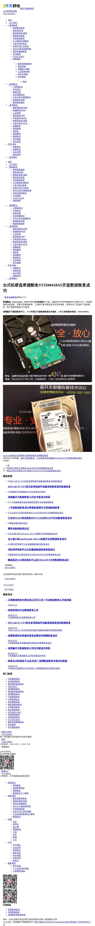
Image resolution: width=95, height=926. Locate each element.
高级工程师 (5, 732)
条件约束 (17, 866)
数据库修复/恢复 (20, 801)
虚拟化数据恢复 (20, 804)
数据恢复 (13, 25)
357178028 (8, 589)
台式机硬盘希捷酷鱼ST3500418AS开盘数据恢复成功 (59, 458)
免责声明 (17, 858)
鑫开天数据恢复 (28, 458)
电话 (2, 739)
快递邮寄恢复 (19, 788)
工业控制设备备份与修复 (24, 814)
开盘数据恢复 (30, 455)
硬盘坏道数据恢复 (16, 722)
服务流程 (17, 853)
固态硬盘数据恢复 (16, 684)
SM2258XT (12, 687)
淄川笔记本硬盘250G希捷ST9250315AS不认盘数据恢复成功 (35, 471)
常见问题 (12, 144)
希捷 (6, 297)
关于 (10, 842)
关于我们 (12, 23)
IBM (15, 822)
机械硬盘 (13, 297)
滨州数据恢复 (14, 697)
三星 (15, 832)
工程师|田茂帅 (19, 871)
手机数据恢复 (19, 809)
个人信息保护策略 (21, 868)
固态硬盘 (12, 725)
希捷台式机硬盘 (17, 455)
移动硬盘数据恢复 (16, 691)
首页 (10, 20)
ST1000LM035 (14, 720)
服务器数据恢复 (15, 705)
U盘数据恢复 (13, 699)
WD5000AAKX (14, 712)
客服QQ (4, 771)
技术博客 (17, 855)
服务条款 (12, 863)
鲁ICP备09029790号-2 (44, 922)
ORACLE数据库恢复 (22, 806)
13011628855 (9, 568)
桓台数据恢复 (14, 710)
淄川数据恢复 (14, 727)
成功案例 (13, 105)
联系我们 (12, 157)
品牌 (10, 819)
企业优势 (17, 848)
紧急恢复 (17, 791)
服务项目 (12, 796)
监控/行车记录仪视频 (22, 811)
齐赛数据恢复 (14, 707)
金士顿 (16, 827)
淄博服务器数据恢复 (17, 915)
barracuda (7, 455)
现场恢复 (17, 785)
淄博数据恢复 (42, 455)
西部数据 (17, 829)
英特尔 (16, 824)
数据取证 (13, 84)
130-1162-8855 (10, 12)
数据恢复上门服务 (21, 793)
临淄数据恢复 (14, 689)
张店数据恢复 (14, 681)
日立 (15, 840)
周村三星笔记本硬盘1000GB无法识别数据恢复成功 (31, 468)
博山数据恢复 (14, 702)
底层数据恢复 (14, 909)
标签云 (16, 861)
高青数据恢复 (14, 715)
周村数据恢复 (14, 717)
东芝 (15, 835)
